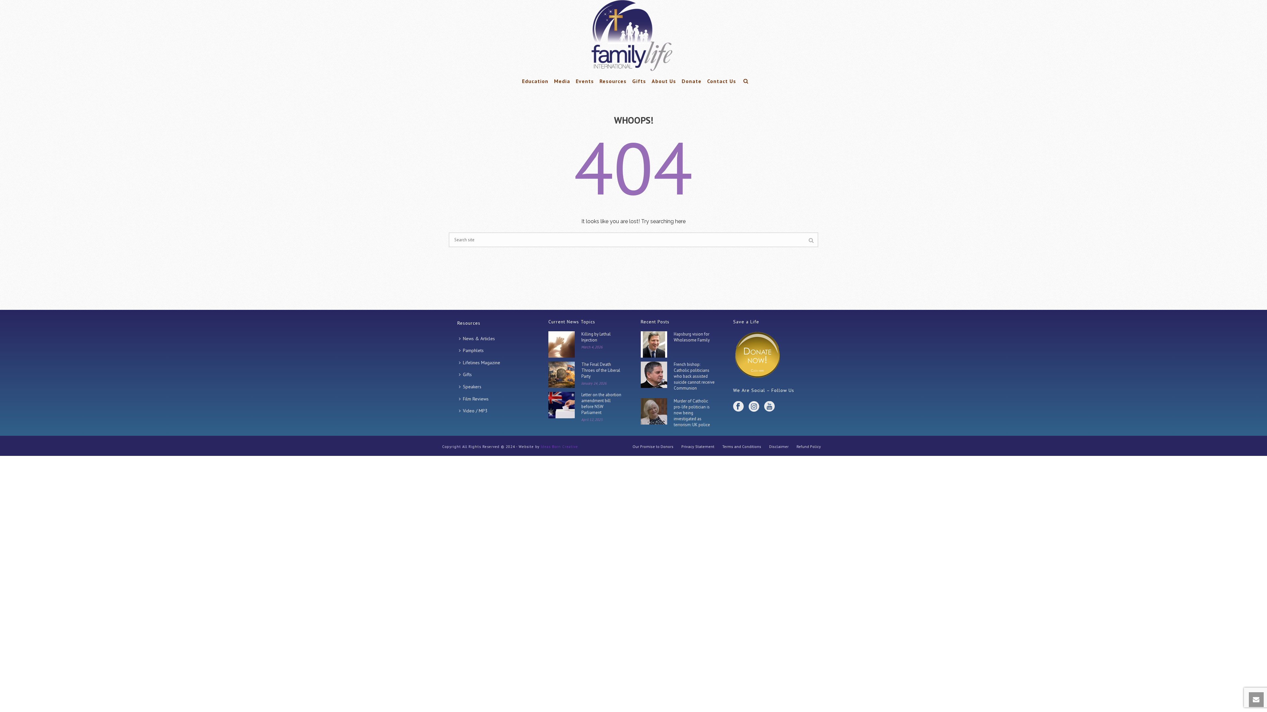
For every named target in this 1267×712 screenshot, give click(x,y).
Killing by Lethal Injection (596, 337)
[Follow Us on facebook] (738, 406)
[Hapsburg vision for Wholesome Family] (654, 344)
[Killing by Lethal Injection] (561, 344)
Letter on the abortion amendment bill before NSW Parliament (601, 403)
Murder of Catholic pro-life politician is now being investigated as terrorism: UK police (692, 413)
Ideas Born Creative (559, 446)
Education (535, 81)
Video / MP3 (475, 411)
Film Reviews (476, 399)
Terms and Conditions (741, 446)
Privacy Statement (697, 446)
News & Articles (479, 338)
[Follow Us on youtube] (769, 406)
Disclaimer (779, 446)
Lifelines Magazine (481, 363)
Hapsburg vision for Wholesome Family (692, 337)
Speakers (472, 387)
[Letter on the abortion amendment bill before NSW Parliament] (561, 405)
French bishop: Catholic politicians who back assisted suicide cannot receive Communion (694, 376)
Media (562, 81)
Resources (613, 81)
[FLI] (633, 36)
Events (585, 81)
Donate (691, 81)
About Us (664, 81)
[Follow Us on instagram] (754, 406)
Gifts (639, 81)
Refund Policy (808, 446)
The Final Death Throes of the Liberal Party (600, 370)
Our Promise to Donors (653, 446)
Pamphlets (473, 350)
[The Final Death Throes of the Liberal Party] (561, 375)
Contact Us (721, 81)
